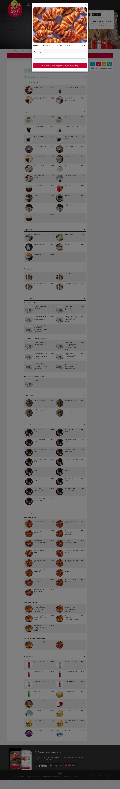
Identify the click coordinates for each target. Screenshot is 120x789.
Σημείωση (37, 52)
